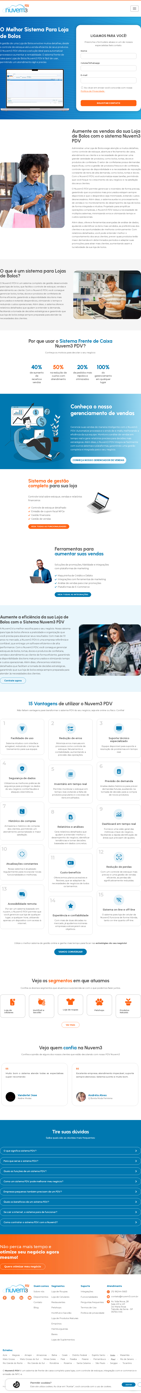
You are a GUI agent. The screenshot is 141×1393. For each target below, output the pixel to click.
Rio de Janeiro (127, 1359)
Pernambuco (99, 1359)
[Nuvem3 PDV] (15, 8)
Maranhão (125, 1355)
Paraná (85, 1359)
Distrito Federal (79, 1355)
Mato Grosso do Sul (29, 1359)
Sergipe (114, 1363)
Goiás (112, 1355)
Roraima (68, 1363)
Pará (63, 1359)
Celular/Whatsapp (90, 63)
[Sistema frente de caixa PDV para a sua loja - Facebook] (5, 1298)
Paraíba (73, 1359)
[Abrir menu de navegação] (135, 8)
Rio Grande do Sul (36, 1363)
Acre (5, 1355)
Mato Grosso (9, 1359)
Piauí (113, 1359)
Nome (84, 51)
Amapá (28, 1355)
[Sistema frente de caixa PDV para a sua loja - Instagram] (13, 1298)
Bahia (54, 1355)
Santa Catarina (84, 1363)
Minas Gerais (50, 1359)
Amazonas (41, 1355)
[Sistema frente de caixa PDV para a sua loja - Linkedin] (21, 1298)
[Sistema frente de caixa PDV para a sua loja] (16, 1288)
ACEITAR (128, 1385)
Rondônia (54, 1363)
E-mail (84, 75)
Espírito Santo (98, 1355)
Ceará (64, 1355)
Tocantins (127, 1363)
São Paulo (100, 1363)
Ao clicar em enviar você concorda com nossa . (106, 89)
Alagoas (16, 1355)
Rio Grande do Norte (13, 1363)
